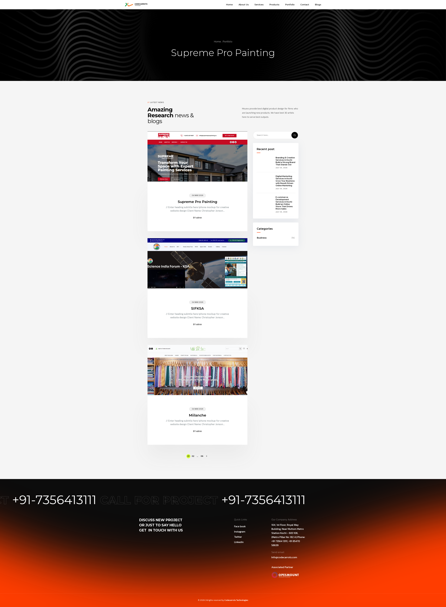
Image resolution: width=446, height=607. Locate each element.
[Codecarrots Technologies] (136, 5)
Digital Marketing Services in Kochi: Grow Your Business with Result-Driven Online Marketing (285, 181)
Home (217, 41)
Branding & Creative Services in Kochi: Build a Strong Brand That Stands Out (285, 161)
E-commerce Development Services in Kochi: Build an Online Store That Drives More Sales (284, 203)
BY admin (197, 217)
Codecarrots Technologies (236, 600)
